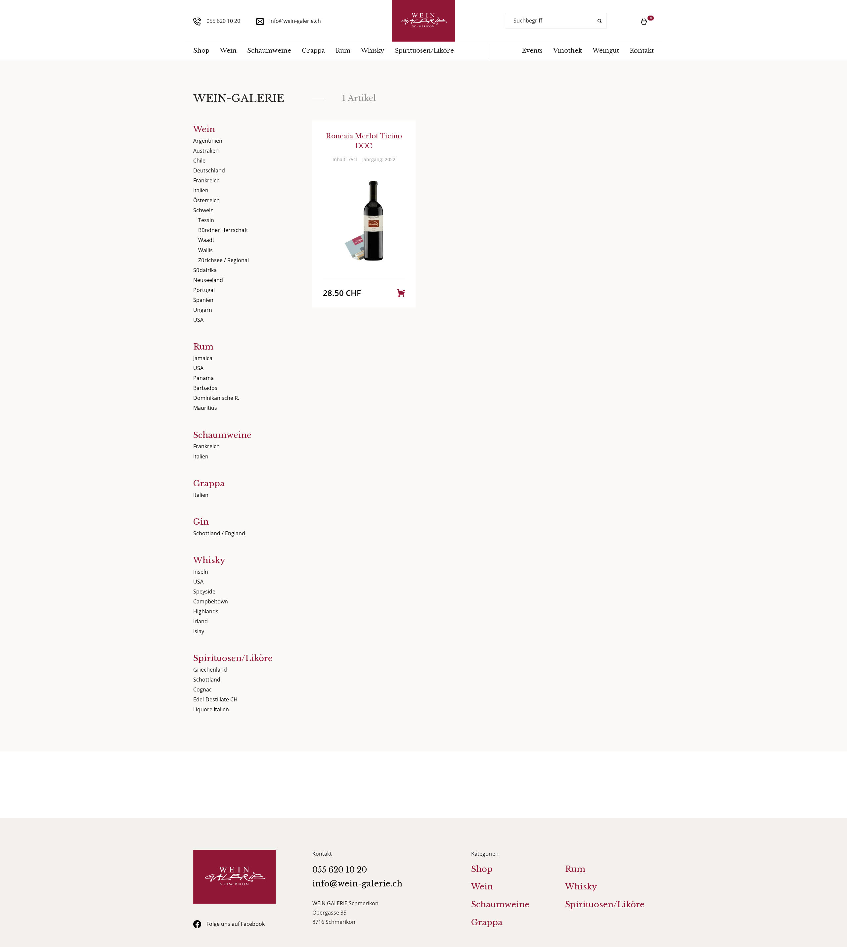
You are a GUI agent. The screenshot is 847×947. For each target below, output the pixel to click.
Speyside (204, 591)
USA (198, 319)
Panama (203, 378)
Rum (342, 50)
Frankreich (206, 180)
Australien (206, 150)
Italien (200, 190)
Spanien (203, 300)
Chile (199, 160)
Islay (198, 631)
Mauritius (205, 407)
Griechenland (210, 669)
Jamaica (202, 358)
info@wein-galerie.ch (295, 20)
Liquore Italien (211, 709)
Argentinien (207, 140)
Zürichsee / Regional (223, 260)
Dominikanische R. (216, 398)
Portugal (204, 290)
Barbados (205, 388)
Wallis (205, 250)
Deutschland (209, 170)
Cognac (202, 689)
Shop (201, 50)
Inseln (200, 571)
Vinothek (567, 50)
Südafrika (205, 270)
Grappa (313, 50)
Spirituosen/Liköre (424, 50)
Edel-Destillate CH (215, 699)
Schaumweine (269, 50)
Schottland (206, 679)
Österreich (206, 200)
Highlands (205, 611)
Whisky (372, 50)
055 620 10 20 (223, 20)
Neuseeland (208, 280)
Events (532, 50)
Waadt (206, 240)
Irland (200, 621)
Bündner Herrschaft (223, 230)
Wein (228, 50)
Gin (201, 522)
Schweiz (203, 210)
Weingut (606, 50)
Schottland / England (219, 533)
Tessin (206, 220)
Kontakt (642, 50)
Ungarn (202, 309)
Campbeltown (210, 601)
